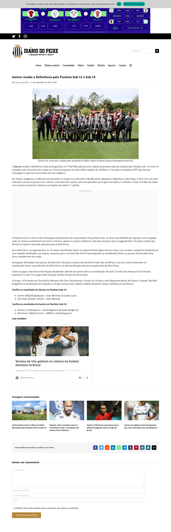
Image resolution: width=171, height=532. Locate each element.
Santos (18, 166)
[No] (167, 4)
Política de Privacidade (134, 4)
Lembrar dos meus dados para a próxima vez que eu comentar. (47, 508)
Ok (119, 4)
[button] (131, 65)
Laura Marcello (22, 82)
